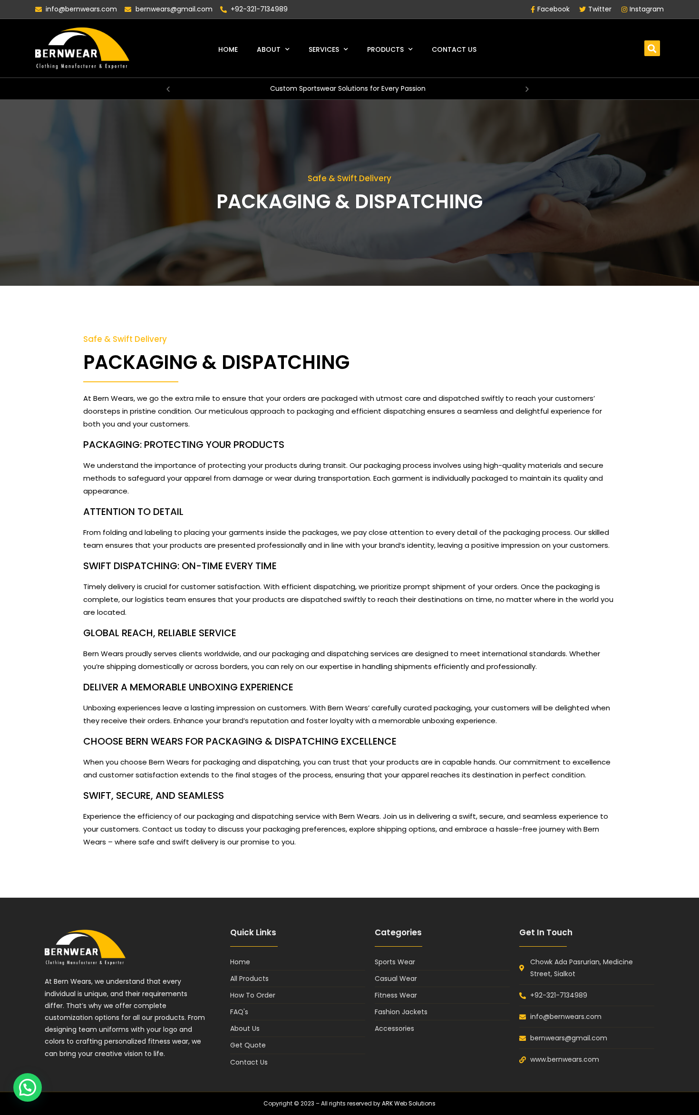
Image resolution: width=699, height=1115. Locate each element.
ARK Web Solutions (409, 1103)
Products (385, 49)
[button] (652, 48)
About (269, 49)
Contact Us (454, 49)
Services (324, 49)
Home (228, 49)
